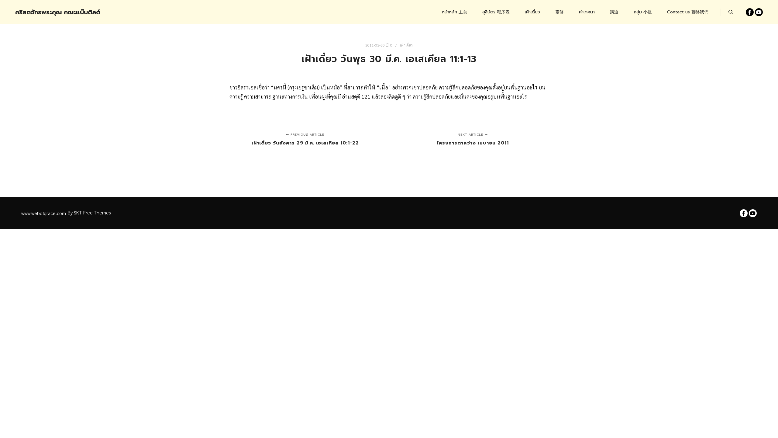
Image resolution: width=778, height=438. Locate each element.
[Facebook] (750, 12)
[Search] (730, 12)
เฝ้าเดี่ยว (406, 45)
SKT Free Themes (92, 212)
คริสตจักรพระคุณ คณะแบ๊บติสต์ (45, 12)
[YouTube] (759, 12)
